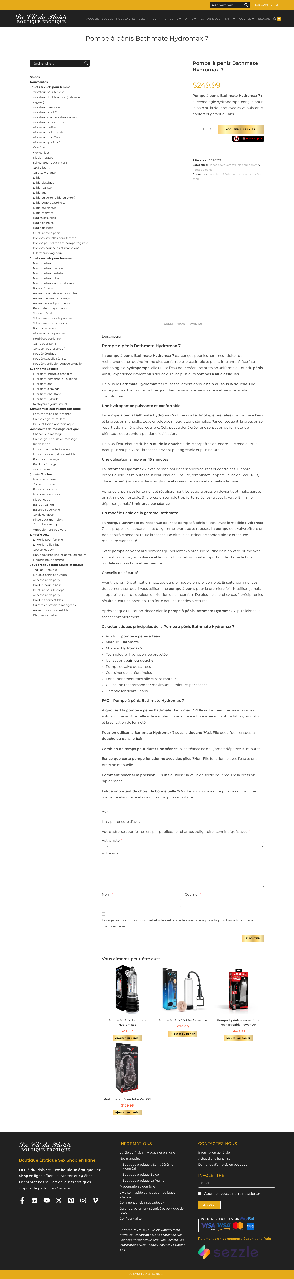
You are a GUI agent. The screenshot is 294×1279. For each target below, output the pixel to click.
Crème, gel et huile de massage (55, 439)
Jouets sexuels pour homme (240, 164)
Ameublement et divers (49, 529)
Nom (107, 894)
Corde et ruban (43, 514)
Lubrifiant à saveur (46, 389)
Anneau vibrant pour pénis (51, 303)
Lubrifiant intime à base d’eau (53, 374)
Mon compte (263, 4)
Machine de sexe (44, 479)
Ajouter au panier (240, 129)
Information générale (214, 1152)
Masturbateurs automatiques (53, 283)
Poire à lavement (45, 328)
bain (210, 384)
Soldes (35, 77)
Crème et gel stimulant (49, 419)
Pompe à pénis (202, 169)
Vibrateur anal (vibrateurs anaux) (55, 117)
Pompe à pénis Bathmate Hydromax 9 (127, 1022)
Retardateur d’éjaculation (50, 308)
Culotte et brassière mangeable (55, 605)
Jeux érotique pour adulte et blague (57, 565)
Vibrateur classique (46, 107)
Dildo (37, 177)
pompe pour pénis (243, 174)
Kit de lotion (41, 444)
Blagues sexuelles (45, 615)
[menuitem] (277, 5)
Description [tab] (174, 324)
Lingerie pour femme (48, 539)
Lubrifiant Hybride (45, 399)
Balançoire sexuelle (46, 509)
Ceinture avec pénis (46, 233)
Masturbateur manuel (48, 268)
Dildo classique (43, 182)
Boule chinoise (43, 223)
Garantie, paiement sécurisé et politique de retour (152, 1210)
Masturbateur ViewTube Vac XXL (127, 1099)
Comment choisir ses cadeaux (142, 1202)
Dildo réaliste (42, 187)
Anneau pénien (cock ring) (51, 298)
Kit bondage (41, 499)
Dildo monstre (43, 213)
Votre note (112, 840)
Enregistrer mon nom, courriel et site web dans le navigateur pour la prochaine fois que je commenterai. (177, 923)
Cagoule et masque (46, 524)
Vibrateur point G (45, 112)
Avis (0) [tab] (196, 324)
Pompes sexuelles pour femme (54, 238)
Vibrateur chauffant (46, 137)
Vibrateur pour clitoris (48, 122)
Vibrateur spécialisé (46, 142)
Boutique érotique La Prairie (143, 1180)
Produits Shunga (45, 464)
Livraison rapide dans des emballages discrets (147, 1194)
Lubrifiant (214, 174)
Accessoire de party (46, 580)
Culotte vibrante (44, 172)
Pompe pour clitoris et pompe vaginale (60, 243)
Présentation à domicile (137, 1186)
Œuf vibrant (41, 167)
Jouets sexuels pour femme (50, 87)
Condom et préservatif (49, 348)
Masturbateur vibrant (48, 278)
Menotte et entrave (46, 494)
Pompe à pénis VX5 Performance (183, 1020)
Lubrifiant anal (43, 384)
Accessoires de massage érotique (54, 429)
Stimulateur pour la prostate (53, 318)
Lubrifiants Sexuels (44, 369)
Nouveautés (39, 82)
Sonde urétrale (43, 313)
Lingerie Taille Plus (46, 544)
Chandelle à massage (48, 434)
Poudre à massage (46, 459)
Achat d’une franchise (214, 1158)
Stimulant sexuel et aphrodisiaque (55, 409)
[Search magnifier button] (246, 5)
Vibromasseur (43, 469)
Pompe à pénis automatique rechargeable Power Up (238, 1022)
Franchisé (214, 164)
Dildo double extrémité (49, 202)
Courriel (193, 894)
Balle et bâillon (43, 504)
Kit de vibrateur (44, 157)
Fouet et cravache (45, 489)
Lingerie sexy (39, 534)
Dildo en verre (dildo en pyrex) (54, 197)
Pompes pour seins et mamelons (56, 248)
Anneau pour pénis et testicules (55, 293)
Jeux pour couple (45, 570)
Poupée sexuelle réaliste (49, 358)
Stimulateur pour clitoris (50, 162)
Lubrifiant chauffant (47, 394)
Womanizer (41, 152)
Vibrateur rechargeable (49, 132)
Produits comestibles (48, 600)
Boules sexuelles (44, 218)
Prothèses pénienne (47, 338)
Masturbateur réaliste (48, 273)
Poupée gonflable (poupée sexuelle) (58, 363)
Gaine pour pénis (45, 343)
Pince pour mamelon (48, 519)
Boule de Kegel (43, 228)
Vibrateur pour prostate (49, 333)
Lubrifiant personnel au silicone (55, 379)
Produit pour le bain (47, 585)
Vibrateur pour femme (48, 92)
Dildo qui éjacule (44, 208)
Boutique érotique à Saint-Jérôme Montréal (147, 1166)
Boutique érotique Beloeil (141, 1174)
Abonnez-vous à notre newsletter (231, 1194)
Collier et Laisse (44, 484)
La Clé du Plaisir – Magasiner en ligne (147, 1152)
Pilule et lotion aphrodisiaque (53, 424)
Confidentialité (131, 1218)
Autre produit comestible (50, 610)
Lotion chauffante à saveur (51, 449)
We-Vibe (39, 147)
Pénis (226, 174)
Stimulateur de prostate (50, 323)
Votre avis (111, 853)
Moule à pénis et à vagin (50, 575)
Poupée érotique (44, 353)
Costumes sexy (43, 549)
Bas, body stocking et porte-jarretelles (59, 555)
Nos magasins (130, 1158)
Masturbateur (42, 263)
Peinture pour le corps (48, 590)
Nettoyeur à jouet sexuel (50, 404)
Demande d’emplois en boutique (222, 1164)
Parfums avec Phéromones (52, 414)
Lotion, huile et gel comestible (54, 454)
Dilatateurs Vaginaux (47, 253)
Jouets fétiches (41, 474)
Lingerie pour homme (48, 560)
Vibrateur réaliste (45, 127)
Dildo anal (40, 192)
